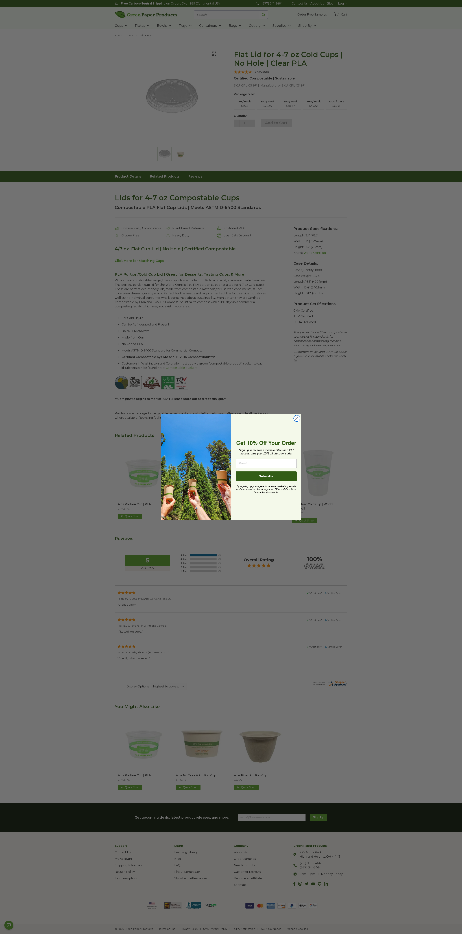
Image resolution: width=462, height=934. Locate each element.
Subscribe (266, 476)
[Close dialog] (297, 418)
